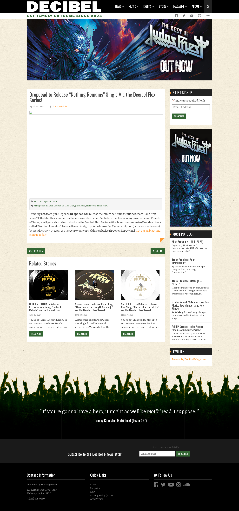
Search (209, 10)
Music (133, 6)
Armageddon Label (43, 205)
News (118, 6)
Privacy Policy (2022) (101, 495)
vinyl (105, 205)
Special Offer (50, 201)
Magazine (179, 6)
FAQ (92, 491)
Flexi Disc (38, 201)
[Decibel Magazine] (64, 6)
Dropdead (59, 205)
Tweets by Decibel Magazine (189, 359)
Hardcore (91, 205)
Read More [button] (36, 333)
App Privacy (96, 499)
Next (156, 251)
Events (147, 6)
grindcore (80, 205)
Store (163, 6)
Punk (99, 205)
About (196, 6)
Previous (37, 251)
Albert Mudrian (60, 106)
